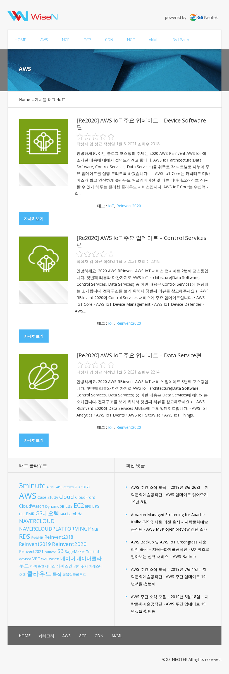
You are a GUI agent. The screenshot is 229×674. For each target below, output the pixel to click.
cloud (66, 496)
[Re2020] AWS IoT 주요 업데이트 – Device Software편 (141, 124)
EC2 (79, 505)
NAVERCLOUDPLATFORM (49, 528)
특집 (57, 574)
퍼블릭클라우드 (74, 574)
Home (24, 99)
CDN (109, 39)
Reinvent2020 (128, 205)
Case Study (47, 497)
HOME (20, 39)
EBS (69, 506)
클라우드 (39, 573)
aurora (82, 486)
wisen (54, 558)
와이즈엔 (64, 566)
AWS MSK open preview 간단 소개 (176, 529)
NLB (95, 529)
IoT (111, 205)
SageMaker (75, 551)
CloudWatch (31, 506)
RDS (24, 536)
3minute (32, 485)
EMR (30, 513)
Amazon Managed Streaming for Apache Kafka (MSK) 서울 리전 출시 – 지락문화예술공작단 (169, 522)
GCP (87, 39)
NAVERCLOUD (36, 521)
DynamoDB (54, 506)
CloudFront (85, 497)
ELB (22, 514)
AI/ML (154, 39)
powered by (177, 17)
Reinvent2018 (58, 537)
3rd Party (181, 39)
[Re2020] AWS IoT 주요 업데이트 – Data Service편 (139, 355)
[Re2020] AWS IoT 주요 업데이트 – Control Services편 (141, 241)
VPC (36, 558)
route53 (50, 552)
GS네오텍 (47, 513)
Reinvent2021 (31, 551)
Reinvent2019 (35, 544)
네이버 (67, 558)
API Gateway (65, 487)
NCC (131, 39)
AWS (44, 39)
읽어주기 (80, 566)
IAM (63, 514)
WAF (44, 559)
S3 (61, 551)
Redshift (37, 538)
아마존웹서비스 (43, 566)
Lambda (74, 513)
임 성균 (95, 143)
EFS (88, 506)
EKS (95, 506)
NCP (66, 39)
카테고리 (46, 635)
